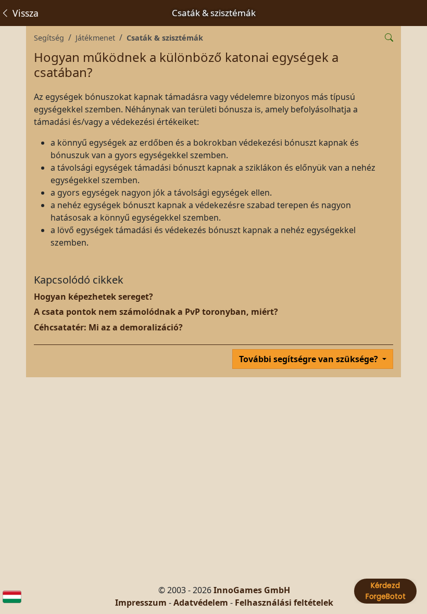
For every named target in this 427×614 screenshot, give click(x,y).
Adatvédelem (200, 602)
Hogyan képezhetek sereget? (93, 296)
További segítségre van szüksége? (309, 359)
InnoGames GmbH (252, 590)
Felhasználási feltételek (284, 602)
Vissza (24, 13)
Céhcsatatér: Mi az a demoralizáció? (108, 327)
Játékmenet (95, 38)
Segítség (49, 38)
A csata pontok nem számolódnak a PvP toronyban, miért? (156, 311)
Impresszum (141, 602)
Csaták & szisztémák (165, 38)
